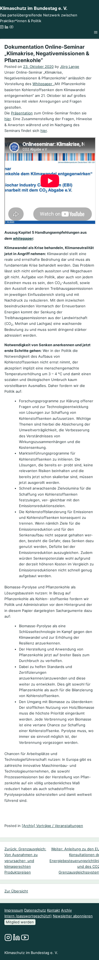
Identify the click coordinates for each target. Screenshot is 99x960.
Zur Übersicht (16, 891)
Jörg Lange (69, 66)
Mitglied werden (20, 922)
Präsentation (22, 113)
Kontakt (53, 910)
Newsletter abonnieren (73, 916)
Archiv (66, 910)
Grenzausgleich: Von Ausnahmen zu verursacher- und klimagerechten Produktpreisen (25, 860)
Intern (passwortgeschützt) (28, 916)
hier (7, 119)
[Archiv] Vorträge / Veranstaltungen (52, 825)
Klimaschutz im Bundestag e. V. (33, 8)
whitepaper (23, 238)
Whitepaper (42, 84)
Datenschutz (35, 910)
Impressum (13, 910)
